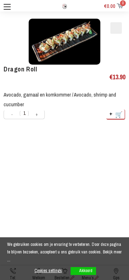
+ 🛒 (116, 113)
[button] (116, 28)
